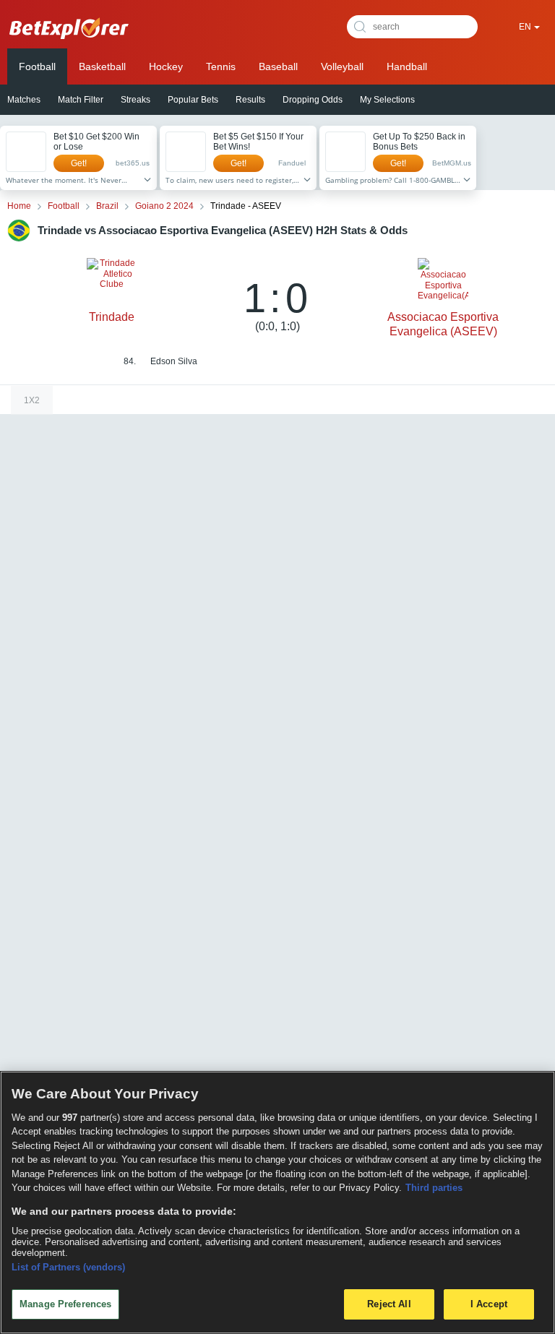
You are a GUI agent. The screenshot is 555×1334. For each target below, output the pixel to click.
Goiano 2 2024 (164, 206)
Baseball (278, 66)
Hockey (166, 66)
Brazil (107, 206)
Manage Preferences (65, 1304)
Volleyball (342, 66)
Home (19, 206)
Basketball (102, 66)
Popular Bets (193, 100)
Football (37, 66)
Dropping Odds (313, 100)
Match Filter (80, 100)
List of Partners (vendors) (68, 1267)
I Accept (488, 1304)
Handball (407, 66)
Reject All (388, 1304)
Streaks (135, 100)
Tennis (221, 66)
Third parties (433, 1187)
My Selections (387, 100)
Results (250, 100)
